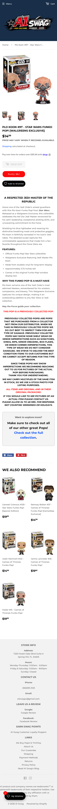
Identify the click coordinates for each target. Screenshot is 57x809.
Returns (29, 761)
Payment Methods (28, 757)
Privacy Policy (28, 765)
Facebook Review (28, 721)
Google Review (28, 712)
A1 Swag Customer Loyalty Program (29, 732)
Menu (9, 4)
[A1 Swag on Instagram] (30, 778)
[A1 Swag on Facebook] (25, 778)
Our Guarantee (28, 750)
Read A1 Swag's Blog (28, 768)
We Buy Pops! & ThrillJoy (28, 743)
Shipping (7, 146)
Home (5, 45)
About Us (28, 746)
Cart (52, 4)
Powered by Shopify (37, 803)
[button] (13, 174)
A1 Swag (19, 803)
